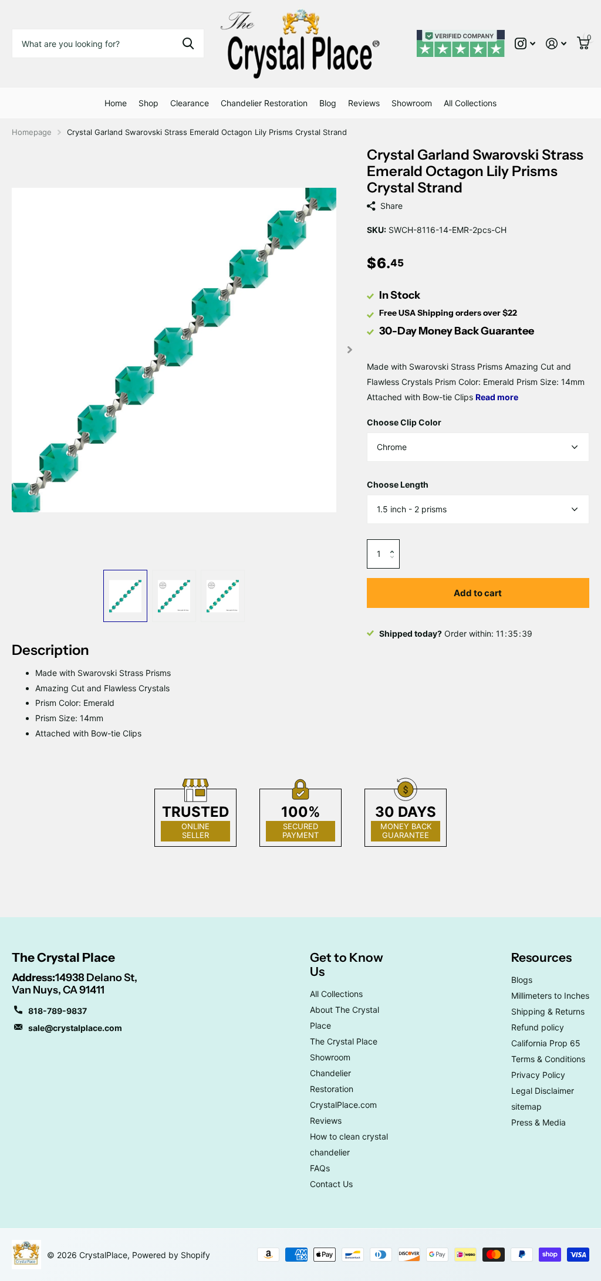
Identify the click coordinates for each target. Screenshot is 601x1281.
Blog (327, 103)
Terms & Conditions (548, 1059)
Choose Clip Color (404, 422)
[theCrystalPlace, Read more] (525, 44)
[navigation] (125, 596)
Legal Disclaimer (542, 1091)
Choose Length (397, 484)
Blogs (521, 980)
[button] (395, 543)
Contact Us (331, 1184)
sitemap (526, 1106)
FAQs (320, 1168)
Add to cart (478, 593)
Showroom (411, 103)
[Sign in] (556, 44)
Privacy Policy (538, 1075)
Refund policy (537, 1027)
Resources (541, 957)
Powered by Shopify (171, 1255)
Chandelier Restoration (264, 103)
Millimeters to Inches (550, 996)
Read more (496, 397)
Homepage (32, 132)
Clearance (189, 103)
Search (188, 43)
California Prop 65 (545, 1043)
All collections (148, 103)
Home (115, 103)
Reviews (364, 103)
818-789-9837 (57, 1011)
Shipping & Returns (548, 1011)
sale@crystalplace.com (75, 1028)
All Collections (470, 103)
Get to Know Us (346, 964)
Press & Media (538, 1122)
